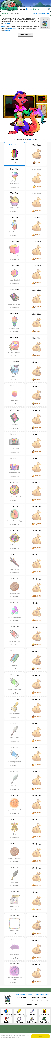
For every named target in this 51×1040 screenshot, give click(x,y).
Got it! (40, 1036)
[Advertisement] (25, 63)
